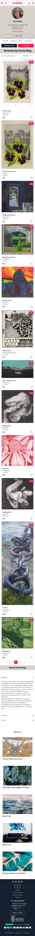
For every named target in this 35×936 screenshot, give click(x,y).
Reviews (13, 41)
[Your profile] (29, 3)
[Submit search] (5, 3)
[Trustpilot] (17, 924)
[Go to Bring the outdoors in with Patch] (17, 863)
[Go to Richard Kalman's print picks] (17, 749)
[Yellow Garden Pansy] (17, 149)
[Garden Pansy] (17, 89)
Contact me (26, 45)
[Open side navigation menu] (2, 3)
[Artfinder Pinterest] (21, 882)
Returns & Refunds (17, 892)
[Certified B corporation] (17, 919)
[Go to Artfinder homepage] (17, 3)
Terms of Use (18, 932)
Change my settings (17, 912)
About (20, 41)
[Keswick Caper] (17, 287)
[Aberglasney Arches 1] (17, 244)
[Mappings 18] (17, 638)
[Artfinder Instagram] (19, 882)
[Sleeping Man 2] (17, 499)
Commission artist (9, 45)
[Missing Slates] (17, 334)
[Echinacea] (17, 455)
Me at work (28, 41)
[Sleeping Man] (17, 411)
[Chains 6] (17, 569)
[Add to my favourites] (31, 117)
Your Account (17, 887)
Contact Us (18, 897)
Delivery (17, 890)
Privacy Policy (27, 932)
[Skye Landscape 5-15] (17, 374)
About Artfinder (17, 885)
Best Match (26, 56)
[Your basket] (33, 3)
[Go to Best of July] (17, 806)
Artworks (5, 41)
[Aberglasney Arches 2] (17, 202)
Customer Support (17, 895)
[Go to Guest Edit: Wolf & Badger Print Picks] (17, 778)
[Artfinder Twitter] (16, 882)
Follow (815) (18, 36)
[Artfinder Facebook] (13, 882)
